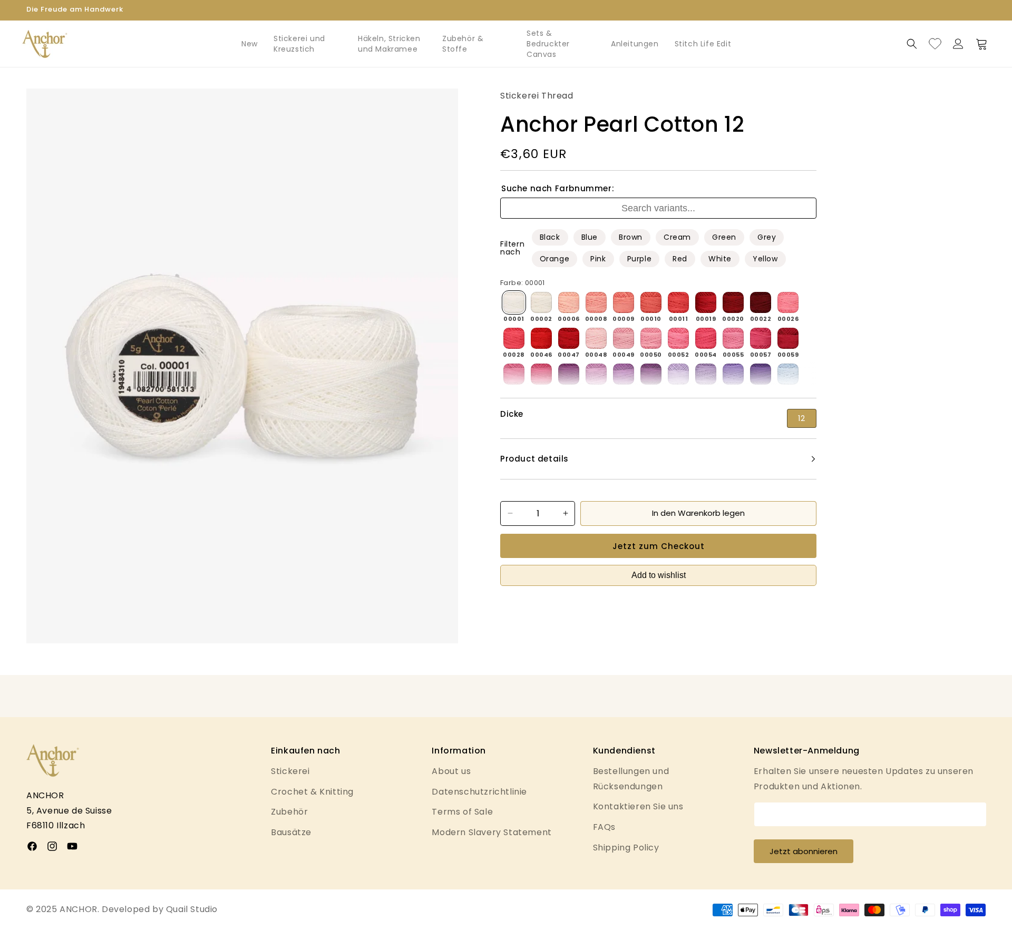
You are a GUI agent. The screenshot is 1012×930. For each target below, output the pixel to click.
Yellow (765, 258)
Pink (598, 258)
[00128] (788, 374)
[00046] (541, 338)
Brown (631, 237)
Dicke (511, 414)
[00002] (541, 302)
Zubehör (289, 812)
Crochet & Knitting (312, 792)
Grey (766, 237)
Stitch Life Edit (703, 43)
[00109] (705, 374)
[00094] (568, 374)
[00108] (678, 374)
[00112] (760, 374)
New (249, 43)
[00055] (733, 338)
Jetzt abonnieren (804, 851)
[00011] (678, 302)
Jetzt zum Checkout (658, 546)
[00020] (733, 302)
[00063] (541, 374)
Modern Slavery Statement (491, 832)
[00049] (623, 338)
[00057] (760, 338)
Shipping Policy (626, 847)
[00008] (596, 302)
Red (680, 258)
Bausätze (291, 832)
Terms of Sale (462, 812)
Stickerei (290, 771)
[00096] (596, 374)
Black (550, 237)
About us (451, 771)
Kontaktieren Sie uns (638, 806)
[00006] (568, 302)
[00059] (788, 338)
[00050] (650, 338)
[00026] (788, 302)
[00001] (513, 302)
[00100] (650, 374)
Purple (639, 258)
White (720, 258)
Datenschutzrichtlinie (479, 792)
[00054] (705, 338)
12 (801, 418)
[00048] (596, 338)
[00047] (568, 338)
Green (724, 237)
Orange (555, 258)
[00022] (760, 302)
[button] (911, 43)
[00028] (513, 338)
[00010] (650, 302)
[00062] (513, 374)
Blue (589, 237)
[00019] (705, 302)
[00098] (623, 374)
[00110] (733, 374)
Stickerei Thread (536, 96)
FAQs (604, 827)
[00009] (623, 302)
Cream (677, 237)
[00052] (678, 338)
